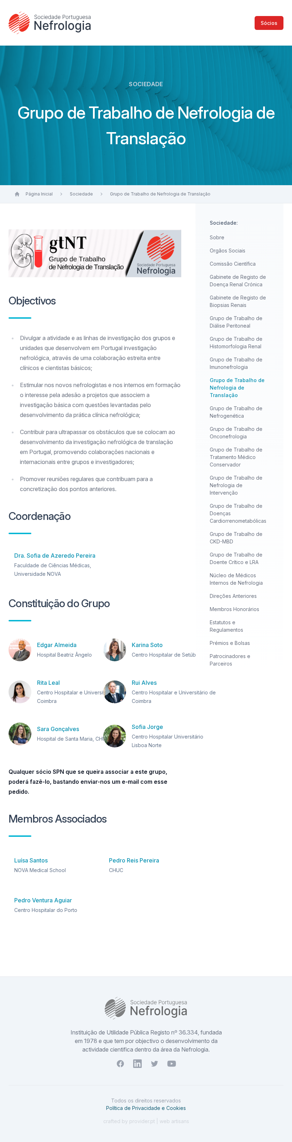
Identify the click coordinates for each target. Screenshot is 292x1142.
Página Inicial (39, 194)
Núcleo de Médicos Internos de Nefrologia (236, 579)
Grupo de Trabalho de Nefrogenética (236, 412)
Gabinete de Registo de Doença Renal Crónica (238, 280)
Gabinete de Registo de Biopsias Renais (238, 301)
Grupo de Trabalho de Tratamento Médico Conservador (236, 457)
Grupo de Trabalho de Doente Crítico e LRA (236, 558)
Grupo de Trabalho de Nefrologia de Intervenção (236, 485)
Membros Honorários (234, 609)
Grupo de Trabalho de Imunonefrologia (236, 363)
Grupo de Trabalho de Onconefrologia (236, 432)
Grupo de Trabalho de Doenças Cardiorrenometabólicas (238, 513)
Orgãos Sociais (227, 250)
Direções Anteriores (233, 596)
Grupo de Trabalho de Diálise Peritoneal (236, 322)
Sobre (217, 237)
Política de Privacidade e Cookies (146, 1108)
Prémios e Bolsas (230, 643)
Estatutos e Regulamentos (226, 626)
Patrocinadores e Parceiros (230, 660)
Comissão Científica (233, 264)
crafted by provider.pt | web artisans (146, 1121)
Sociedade (81, 194)
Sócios (269, 23)
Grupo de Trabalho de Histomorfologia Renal (236, 342)
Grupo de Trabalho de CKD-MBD (236, 537)
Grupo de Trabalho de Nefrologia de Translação (160, 194)
